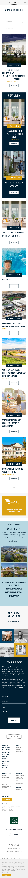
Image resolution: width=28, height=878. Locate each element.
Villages (18, 749)
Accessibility (15, 834)
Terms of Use (18, 851)
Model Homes (6, 750)
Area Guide (6, 378)
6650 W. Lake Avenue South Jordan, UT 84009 (7, 810)
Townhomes (5, 754)
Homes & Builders (13, 139)
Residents (19, 773)
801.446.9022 (14, 596)
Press (4, 763)
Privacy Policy (10, 851)
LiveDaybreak (20, 775)
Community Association (19, 778)
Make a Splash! (8, 280)
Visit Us (4, 804)
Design (4, 775)
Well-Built (5, 780)
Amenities (5, 756)
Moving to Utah (6, 761)
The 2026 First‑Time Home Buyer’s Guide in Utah (14, 134)
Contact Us (5, 796)
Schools (4, 759)
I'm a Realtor (7, 712)
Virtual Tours (6, 747)
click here (21, 687)
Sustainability (6, 777)
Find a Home (5, 745)
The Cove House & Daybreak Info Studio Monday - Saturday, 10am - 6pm (11, 806)
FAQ (17, 780)
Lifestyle (5, 328)
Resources (19, 789)
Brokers (18, 787)
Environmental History (6, 787)
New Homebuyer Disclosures (20, 783)
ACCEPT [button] (6, 875)
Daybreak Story (6, 773)
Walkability (5, 779)
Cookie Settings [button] (5, 872)
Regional (18, 747)
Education (5, 784)
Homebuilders (6, 752)
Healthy (4, 782)
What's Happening (14, 10)
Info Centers (19, 751)
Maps (17, 745)
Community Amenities (14, 81)
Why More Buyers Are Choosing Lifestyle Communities (11, 423)
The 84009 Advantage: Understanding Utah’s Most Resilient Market (14, 373)
